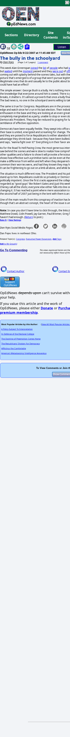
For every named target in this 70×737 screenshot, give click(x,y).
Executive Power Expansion (39, 239)
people (54, 68)
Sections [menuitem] (11, 35)
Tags (57, 239)
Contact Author (15, 271)
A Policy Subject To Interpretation (17, 329)
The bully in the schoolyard (30, 58)
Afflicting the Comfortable (13, 348)
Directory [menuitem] (31, 35)
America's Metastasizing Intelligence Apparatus (23, 353)
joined (34, 68)
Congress (20, 239)
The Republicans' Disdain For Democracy (20, 343)
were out (57, 71)
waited (8, 71)
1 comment (43, 62)
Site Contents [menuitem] (50, 35)
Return (29, 217)
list (44, 68)
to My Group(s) (8, 244)
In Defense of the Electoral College (17, 334)
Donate (47, 308)
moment (28, 71)
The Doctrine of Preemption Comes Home (21, 339)
